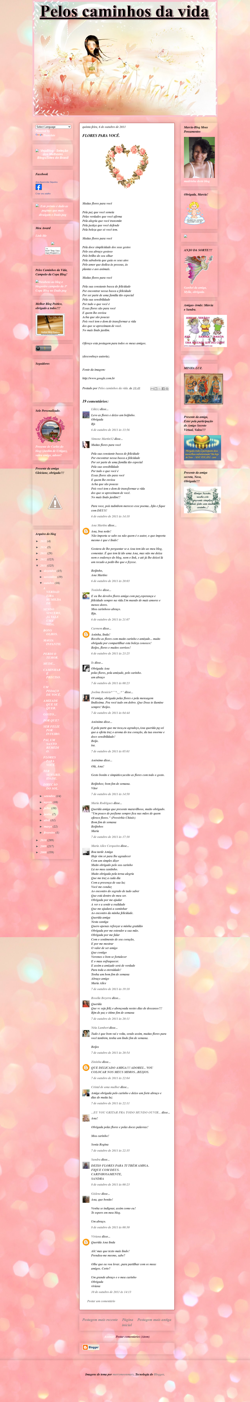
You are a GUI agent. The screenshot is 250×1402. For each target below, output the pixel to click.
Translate (49, 135)
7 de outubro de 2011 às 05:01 (110, 751)
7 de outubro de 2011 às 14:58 (110, 794)
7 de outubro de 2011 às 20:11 (110, 1018)
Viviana (96, 1236)
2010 (43, 840)
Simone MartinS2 (102, 439)
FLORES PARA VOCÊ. (49, 761)
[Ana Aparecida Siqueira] (39, 189)
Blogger (159, 1374)
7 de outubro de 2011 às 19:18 (110, 989)
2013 (43, 553)
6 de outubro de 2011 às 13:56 (110, 430)
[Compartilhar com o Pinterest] (167, 389)
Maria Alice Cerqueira (105, 846)
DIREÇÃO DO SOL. (51, 786)
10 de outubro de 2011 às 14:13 (111, 1292)
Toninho (96, 590)
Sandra (96, 1159)
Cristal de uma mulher (105, 1087)
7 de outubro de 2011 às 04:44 (110, 713)
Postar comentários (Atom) (133, 1336)
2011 (43, 565)
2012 (43, 559)
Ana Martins (99, 525)
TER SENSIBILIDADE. (52, 774)
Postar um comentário (101, 1301)
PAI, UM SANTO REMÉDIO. (51, 745)
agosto (48, 802)
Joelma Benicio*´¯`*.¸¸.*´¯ (107, 692)
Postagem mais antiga (154, 1319)
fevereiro (50, 832)
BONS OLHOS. (50, 632)
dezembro (50, 571)
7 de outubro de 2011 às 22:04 (110, 1078)
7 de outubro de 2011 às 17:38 (110, 837)
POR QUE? (51, 720)
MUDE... (49, 663)
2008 (43, 852)
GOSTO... (49, 714)
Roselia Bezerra (101, 998)
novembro (50, 577)
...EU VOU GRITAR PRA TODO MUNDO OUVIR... (126, 1112)
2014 (43, 547)
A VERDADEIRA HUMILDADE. (52, 595)
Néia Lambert (100, 1027)
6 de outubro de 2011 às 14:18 (110, 516)
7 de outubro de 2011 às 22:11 (110, 1103)
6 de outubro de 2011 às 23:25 (110, 653)
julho (47, 808)
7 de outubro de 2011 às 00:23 (110, 683)
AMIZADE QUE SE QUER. (50, 704)
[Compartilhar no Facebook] (163, 389)
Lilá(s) (95, 409)
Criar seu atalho (43, 193)
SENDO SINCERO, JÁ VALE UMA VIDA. (52, 616)
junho (48, 814)
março (48, 826)
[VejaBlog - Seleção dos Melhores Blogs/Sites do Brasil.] (53, 153)
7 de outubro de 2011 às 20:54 (110, 1052)
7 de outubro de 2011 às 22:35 (110, 1150)
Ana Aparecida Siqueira (46, 182)
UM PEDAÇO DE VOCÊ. (52, 691)
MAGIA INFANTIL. (52, 644)
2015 (43, 541)
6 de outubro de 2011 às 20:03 (110, 581)
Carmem (96, 628)
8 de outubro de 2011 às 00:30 (110, 1227)
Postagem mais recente (100, 1319)
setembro (50, 796)
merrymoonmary (123, 1374)
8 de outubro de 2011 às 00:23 (110, 1184)
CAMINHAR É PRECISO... (52, 675)
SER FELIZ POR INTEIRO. (51, 730)
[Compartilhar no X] (160, 389)
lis (92, 662)
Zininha (96, 1062)
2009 (43, 846)
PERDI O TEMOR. (50, 656)
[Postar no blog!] (156, 389)
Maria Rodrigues (102, 803)
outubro (49, 583)
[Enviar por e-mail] (152, 389)
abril (47, 820)
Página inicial (127, 1322)
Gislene (96, 1193)
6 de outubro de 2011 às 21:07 (110, 619)
